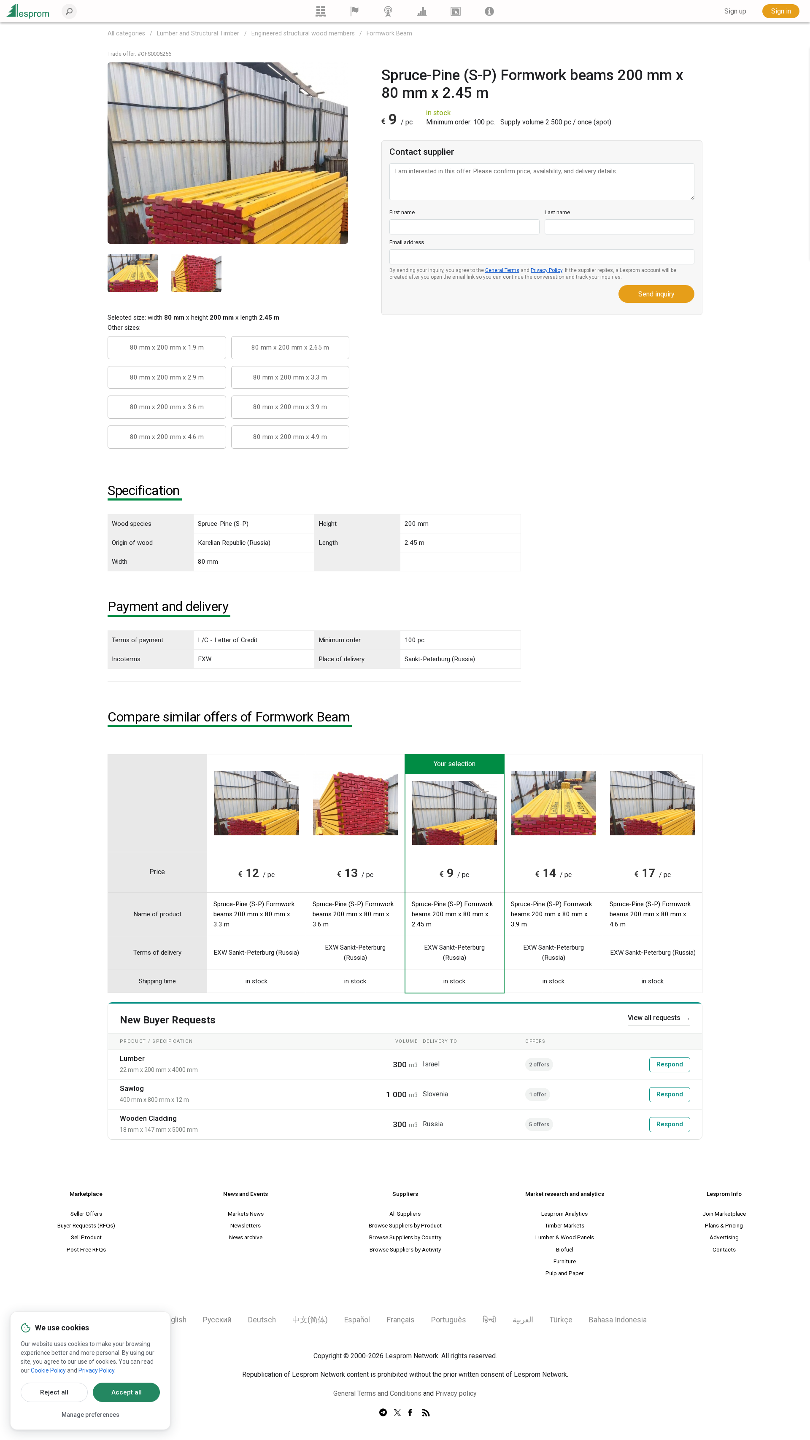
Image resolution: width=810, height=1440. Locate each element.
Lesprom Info (724, 1193)
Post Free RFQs (86, 1249)
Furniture (565, 1261)
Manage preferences (90, 1414)
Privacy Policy (546, 270)
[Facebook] (411, 1413)
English (174, 1320)
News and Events (245, 1193)
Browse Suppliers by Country (405, 1237)
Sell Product (86, 1237)
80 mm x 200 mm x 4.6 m (167, 437)
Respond (669, 1064)
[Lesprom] (489, 11)
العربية (523, 1320)
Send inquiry (656, 294)
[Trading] (320, 11)
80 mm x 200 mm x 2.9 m (167, 377)
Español (357, 1320)
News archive (245, 1237)
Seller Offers (86, 1213)
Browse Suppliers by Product (405, 1225)
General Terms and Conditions (377, 1393)
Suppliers (405, 1193)
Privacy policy (456, 1393)
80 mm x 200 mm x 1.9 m (167, 347)
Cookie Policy (48, 1370)
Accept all (126, 1392)
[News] (388, 11)
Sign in (781, 11)
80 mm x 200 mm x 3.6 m (167, 407)
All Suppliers (405, 1213)
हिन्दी (489, 1320)
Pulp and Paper (564, 1273)
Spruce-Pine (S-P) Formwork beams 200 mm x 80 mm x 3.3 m (253, 914)
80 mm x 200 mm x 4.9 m (290, 437)
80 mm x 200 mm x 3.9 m (290, 407)
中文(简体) (310, 1320)
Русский (217, 1320)
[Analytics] (422, 11)
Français (401, 1320)
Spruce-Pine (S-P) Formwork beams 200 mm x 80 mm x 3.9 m (551, 914)
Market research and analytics (564, 1193)
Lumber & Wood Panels (564, 1237)
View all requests (659, 1018)
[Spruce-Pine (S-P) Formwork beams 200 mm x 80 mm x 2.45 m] (228, 152)
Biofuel (564, 1249)
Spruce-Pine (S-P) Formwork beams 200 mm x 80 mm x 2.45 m (452, 914)
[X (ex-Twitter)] (397, 1413)
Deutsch (262, 1320)
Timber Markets (564, 1225)
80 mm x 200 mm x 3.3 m (290, 377)
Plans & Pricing (724, 1225)
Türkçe (561, 1320)
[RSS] (426, 1413)
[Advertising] (455, 11)
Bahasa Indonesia (618, 1320)
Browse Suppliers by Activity (405, 1249)
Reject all (54, 1392)
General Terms (502, 270)
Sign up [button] (735, 11)
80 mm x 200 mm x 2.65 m (290, 347)
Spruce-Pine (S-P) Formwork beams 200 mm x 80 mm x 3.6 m (353, 914)
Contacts (724, 1249)
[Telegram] (383, 1413)
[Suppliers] (354, 11)
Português (448, 1320)
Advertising (724, 1237)
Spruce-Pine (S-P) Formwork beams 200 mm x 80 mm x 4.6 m (650, 914)
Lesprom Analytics (564, 1213)
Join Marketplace (724, 1213)
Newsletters (245, 1225)
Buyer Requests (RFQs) (86, 1225)
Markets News (246, 1213)
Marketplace (86, 1193)
